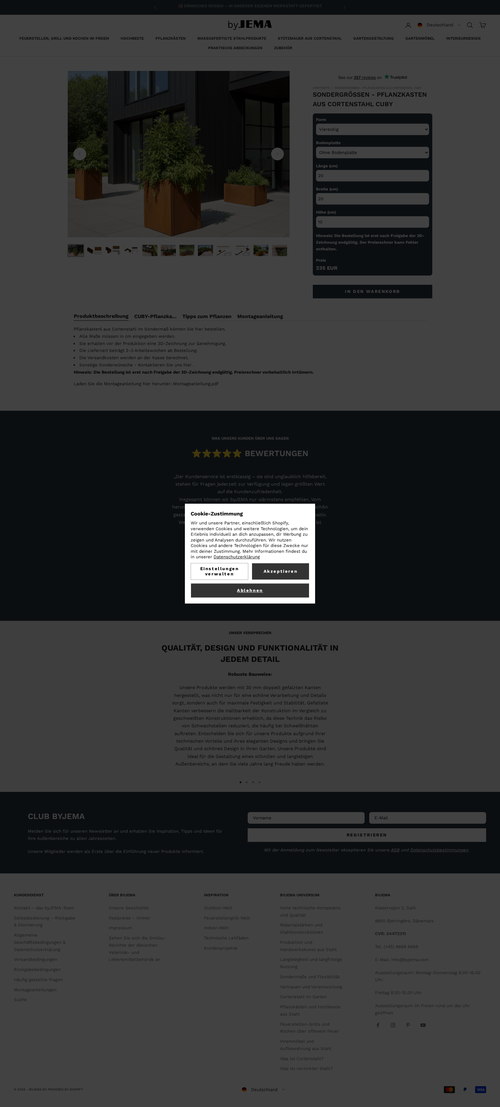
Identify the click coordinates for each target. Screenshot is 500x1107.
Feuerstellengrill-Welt (227, 918)
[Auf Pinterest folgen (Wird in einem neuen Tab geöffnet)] (408, 1025)
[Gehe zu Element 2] (94, 250)
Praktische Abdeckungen (235, 48)
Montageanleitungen (35, 989)
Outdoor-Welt (218, 907)
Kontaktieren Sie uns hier (165, 365)
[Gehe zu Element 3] (113, 250)
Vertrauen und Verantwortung (311, 986)
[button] (439, 25)
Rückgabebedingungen (37, 969)
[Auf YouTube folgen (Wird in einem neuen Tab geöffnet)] (423, 1025)
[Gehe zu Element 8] (205, 250)
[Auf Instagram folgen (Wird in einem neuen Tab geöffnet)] (393, 1025)
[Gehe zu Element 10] (242, 250)
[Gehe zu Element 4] (131, 250)
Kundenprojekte (221, 948)
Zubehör (283, 48)
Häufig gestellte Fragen (38, 979)
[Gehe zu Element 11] (261, 250)
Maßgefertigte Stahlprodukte (231, 38)
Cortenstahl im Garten (303, 996)
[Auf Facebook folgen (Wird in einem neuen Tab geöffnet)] (378, 1025)
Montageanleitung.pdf (195, 383)
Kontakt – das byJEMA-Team (44, 907)
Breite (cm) (327, 189)
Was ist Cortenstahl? (301, 1058)
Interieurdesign (463, 38)
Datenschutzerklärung (237, 557)
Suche (20, 999)
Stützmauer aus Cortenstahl (310, 38)
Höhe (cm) (326, 212)
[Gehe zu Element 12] (279, 250)
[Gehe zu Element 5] (150, 250)
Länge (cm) (327, 166)
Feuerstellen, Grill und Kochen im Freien (64, 38)
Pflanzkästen (170, 38)
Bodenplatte (328, 142)
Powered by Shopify (65, 1089)
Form (321, 119)
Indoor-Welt (216, 927)
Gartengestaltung (373, 38)
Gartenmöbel (420, 38)
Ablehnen (250, 590)
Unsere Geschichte (129, 907)
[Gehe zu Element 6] (168, 250)
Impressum (120, 927)
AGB (395, 850)
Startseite (321, 87)
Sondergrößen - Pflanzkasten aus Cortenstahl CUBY (378, 87)
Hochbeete (132, 38)
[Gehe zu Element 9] (224, 250)
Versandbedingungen (35, 959)
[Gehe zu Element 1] (76, 250)
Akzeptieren (281, 571)
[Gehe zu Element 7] (187, 250)
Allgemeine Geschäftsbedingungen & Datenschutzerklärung (39, 942)
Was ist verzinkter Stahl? (306, 1068)
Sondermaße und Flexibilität (310, 976)
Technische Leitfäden (226, 938)
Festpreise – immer (129, 918)
